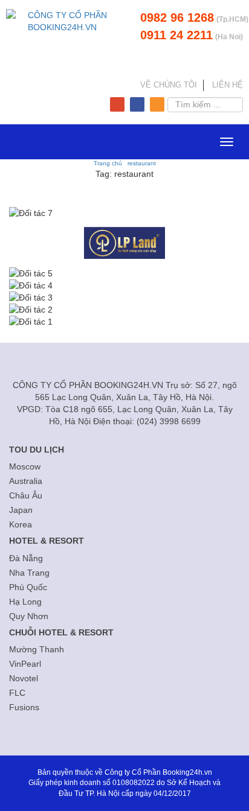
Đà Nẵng (26, 558)
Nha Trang (29, 572)
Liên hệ (227, 84)
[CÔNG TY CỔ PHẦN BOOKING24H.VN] (62, 41)
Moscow (24, 466)
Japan (21, 510)
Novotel (23, 678)
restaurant (142, 163)
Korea (20, 524)
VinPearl (25, 664)
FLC (17, 693)
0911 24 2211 (176, 35)
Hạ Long (25, 601)
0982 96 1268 (177, 17)
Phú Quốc (28, 587)
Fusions (24, 707)
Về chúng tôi (168, 84)
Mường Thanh (36, 649)
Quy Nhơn (28, 616)
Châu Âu (25, 495)
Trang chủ (108, 163)
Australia (25, 481)
